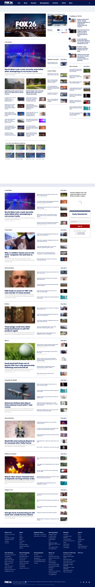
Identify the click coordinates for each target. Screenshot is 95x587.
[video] (63, 64)
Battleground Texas (9, 571)
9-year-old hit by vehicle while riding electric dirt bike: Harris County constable (31, 134)
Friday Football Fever (82, 546)
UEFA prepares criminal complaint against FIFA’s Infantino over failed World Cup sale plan (47, 345)
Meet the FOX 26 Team (54, 556)
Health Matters (52, 539)
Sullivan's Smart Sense (24, 546)
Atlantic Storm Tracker (30, 159)
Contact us (51, 554)
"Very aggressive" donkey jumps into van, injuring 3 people (48, 465)
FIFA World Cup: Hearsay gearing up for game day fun (48, 500)
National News (9, 268)
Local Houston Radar (9, 151)
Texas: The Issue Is (9, 566)
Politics (7, 304)
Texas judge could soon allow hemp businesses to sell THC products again (17, 329)
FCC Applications (52, 574)
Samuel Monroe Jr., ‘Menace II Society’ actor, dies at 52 (48, 441)
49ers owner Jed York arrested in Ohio (45, 373)
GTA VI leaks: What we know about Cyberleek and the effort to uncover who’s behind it (32, 127)
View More (64, 59)
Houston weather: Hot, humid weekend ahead (53, 63)
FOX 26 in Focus (23, 558)
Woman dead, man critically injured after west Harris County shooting (34, 92)
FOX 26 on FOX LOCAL (10, 534)
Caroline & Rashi (23, 554)
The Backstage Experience (40, 559)
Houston (50, 30)
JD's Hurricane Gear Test (68, 540)
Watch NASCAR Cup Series (69, 561)
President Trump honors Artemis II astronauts (53, 93)
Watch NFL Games (67, 554)
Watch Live (8, 532)
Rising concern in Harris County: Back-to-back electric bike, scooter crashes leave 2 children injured (10, 106)
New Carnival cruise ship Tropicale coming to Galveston (47, 507)
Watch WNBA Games (68, 570)
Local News (8, 190)
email (89, 582)
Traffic (64, 542)
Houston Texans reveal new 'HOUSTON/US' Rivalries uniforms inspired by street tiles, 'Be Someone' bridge (47, 359)
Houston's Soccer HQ (24, 568)
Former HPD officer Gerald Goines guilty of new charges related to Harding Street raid (32, 114)
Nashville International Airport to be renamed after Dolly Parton (75, 76)
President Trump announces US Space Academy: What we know (10, 134)
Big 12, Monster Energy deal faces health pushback (75, 82)
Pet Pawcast (22, 564)
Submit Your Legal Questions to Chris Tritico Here (54, 544)
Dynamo (80, 541)
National (21, 537)
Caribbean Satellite (19, 159)
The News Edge (8, 558)
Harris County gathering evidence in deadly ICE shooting (53, 100)
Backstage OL (37, 558)
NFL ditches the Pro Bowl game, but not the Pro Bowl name (47, 352)
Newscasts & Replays (9, 537)
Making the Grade (53, 534)
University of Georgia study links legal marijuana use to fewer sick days (75, 70)
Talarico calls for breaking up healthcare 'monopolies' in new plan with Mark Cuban (46, 253)
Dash (79, 543)
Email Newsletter (52, 562)
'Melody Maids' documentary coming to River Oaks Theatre (48, 519)
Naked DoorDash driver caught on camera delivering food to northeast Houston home (83, 32)
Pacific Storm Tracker (40, 159)
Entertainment (9, 418)
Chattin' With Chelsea (9, 559)
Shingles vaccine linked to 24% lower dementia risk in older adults (75, 101)
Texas (20, 536)
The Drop (36, 554)
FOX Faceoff (22, 559)
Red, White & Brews (23, 556)
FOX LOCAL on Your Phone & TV (56, 14)
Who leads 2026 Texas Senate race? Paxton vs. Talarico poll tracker (47, 259)
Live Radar (65, 534)
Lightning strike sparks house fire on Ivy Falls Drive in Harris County (14, 92)
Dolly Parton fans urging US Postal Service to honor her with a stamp (75, 95)
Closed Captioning (53, 572)
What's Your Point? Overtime (9, 563)
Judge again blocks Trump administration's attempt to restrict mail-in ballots (46, 333)
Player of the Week (82, 548)
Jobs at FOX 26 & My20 (54, 564)
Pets (50, 541)
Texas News (8, 230)
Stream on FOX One (69, 553)
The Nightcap (8, 556)
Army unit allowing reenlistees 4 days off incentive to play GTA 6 (48, 435)
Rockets (80, 537)
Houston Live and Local (10, 569)
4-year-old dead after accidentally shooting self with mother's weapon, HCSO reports (10, 127)
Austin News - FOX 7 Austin (40, 536)
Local (20, 534)
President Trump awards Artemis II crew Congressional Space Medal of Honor (10, 99)
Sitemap (21, 548)
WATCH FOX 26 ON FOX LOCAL (54, 558)
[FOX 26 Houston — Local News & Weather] (9, 3)
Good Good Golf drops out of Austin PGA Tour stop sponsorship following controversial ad (19, 365)
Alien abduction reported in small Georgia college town (48, 458)
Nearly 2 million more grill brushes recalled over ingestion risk (47, 397)
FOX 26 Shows (9, 553)
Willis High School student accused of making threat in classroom (32, 120)
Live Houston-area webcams (67, 536)
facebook (81, 582)
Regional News (38, 532)
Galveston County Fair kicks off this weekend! (47, 512)
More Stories (73, 66)
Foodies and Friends (23, 563)
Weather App (66, 544)
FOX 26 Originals (24, 553)
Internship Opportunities (54, 566)
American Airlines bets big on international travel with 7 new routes (48, 272)
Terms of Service (81, 234)
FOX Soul (7, 543)
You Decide (21, 541)
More (70, 3)
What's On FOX (52, 561)
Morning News (53, 532)
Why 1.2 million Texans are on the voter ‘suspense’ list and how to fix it (19, 255)
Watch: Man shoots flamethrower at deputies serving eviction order (20, 478)
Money (20, 543)
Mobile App (51, 567)
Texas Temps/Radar (30, 151)
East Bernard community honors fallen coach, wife (53, 74)
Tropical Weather (67, 539)
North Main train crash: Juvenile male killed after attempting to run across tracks (24, 70)
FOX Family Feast (52, 548)
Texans (79, 536)
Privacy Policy (81, 232)
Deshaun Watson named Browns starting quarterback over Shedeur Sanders (46, 367)
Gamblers (80, 544)
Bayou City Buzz (8, 567)
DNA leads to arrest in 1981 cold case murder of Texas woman (18, 292)
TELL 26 (6, 536)
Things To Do (9, 490)
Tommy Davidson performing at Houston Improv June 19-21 (47, 494)
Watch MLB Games (67, 559)
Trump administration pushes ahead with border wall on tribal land (76, 89)
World (20, 539)
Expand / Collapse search (89, 3)
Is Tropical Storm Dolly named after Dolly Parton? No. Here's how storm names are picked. (48, 429)
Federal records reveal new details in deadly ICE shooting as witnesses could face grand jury (31, 99)
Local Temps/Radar (19, 151)
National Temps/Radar (40, 151)
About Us (51, 553)
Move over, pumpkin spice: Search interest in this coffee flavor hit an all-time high (47, 410)
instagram (86, 582)
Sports (7, 340)
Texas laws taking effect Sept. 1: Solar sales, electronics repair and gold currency (10, 121)
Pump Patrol (66, 545)
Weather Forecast (53, 59)
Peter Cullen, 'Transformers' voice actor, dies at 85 (48, 447)
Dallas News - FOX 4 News (40, 534)
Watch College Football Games (68, 557)
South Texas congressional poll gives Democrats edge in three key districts (47, 234)
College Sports (81, 539)
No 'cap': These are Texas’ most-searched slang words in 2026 (47, 471)
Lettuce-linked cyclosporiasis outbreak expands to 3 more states (75, 108)
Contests (36, 563)
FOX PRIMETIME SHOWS (39, 561)
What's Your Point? (9, 561)
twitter (84, 582)
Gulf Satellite (7, 159)
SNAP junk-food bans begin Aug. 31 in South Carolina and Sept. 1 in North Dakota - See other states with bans (47, 404)
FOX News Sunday (23, 544)
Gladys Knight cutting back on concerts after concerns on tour (47, 423)
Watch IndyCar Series (68, 562)
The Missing (22, 566)
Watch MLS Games (67, 572)
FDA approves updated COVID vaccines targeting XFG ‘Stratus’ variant (75, 114)
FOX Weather (66, 547)
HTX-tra (80, 553)
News (21, 532)
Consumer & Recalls (11, 380)
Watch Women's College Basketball (68, 568)
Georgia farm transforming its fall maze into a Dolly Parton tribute (20, 514)
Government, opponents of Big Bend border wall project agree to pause (47, 241)
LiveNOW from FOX (9, 539)
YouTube (7, 541)
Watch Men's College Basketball (68, 565)
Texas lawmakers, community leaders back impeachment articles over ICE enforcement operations (32, 106)
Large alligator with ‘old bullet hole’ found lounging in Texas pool (46, 483)
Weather (66, 532)
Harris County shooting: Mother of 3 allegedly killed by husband (53, 81)
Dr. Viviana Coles (52, 536)
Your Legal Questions (53, 547)
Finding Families (52, 537)
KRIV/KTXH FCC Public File (54, 571)
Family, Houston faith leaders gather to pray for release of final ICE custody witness (10, 114)
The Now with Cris (38, 556)
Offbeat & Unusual (10, 454)
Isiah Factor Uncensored (10, 554)
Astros (79, 534)
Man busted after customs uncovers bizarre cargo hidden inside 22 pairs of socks (48, 477)
